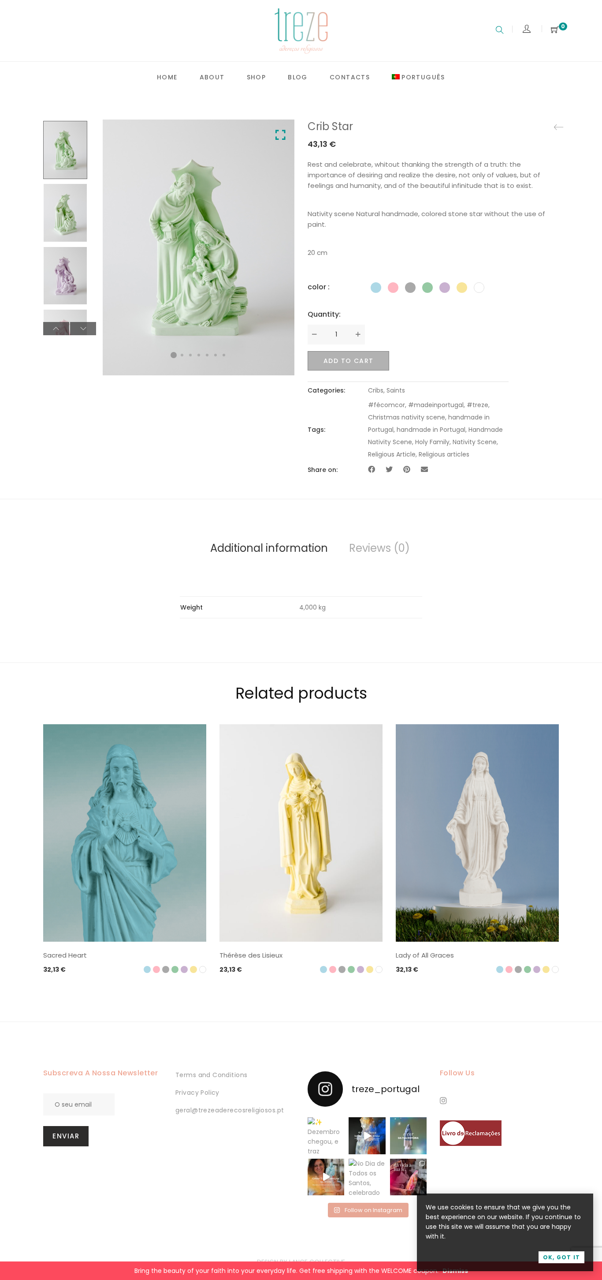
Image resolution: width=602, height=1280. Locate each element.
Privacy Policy (197, 1092)
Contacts (350, 77)
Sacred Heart (65, 955)
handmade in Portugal (431, 429)
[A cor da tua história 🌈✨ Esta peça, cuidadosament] (408, 1135)
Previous (56, 328)
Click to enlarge (280, 135)
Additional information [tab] (269, 548)
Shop (256, 77)
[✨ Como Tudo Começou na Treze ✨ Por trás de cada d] (326, 1177)
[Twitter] (389, 469)
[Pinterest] (406, 469)
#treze (477, 404)
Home (167, 77)
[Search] (500, 31)
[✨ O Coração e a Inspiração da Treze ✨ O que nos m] (367, 1135)
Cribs (375, 390)
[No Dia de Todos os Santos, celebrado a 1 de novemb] (367, 1177)
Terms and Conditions (211, 1074)
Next (83, 328)
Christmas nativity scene (406, 417)
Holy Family (432, 442)
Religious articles (444, 454)
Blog (298, 77)
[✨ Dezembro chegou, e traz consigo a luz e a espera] (326, 1135)
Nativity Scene (475, 442)
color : (319, 287)
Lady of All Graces (425, 955)
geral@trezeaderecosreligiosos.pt (229, 1110)
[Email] (424, 469)
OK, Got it (561, 1257)
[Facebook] (371, 469)
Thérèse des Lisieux (250, 955)
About (212, 77)
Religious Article (392, 454)
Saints (395, 390)
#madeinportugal (436, 404)
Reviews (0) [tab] (379, 548)
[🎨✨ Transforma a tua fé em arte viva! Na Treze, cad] (408, 1177)
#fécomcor (386, 404)
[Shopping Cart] (555, 30)
